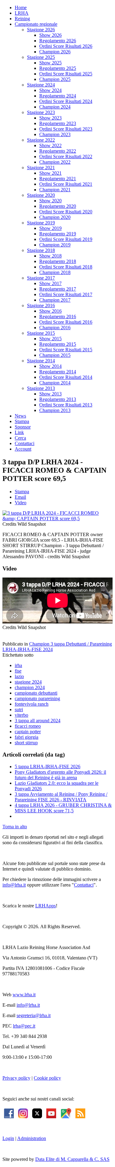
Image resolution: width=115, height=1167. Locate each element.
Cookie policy (47, 1078)
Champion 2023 (55, 134)
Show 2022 (50, 145)
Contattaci (24, 443)
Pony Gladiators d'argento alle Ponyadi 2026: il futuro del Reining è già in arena (60, 774)
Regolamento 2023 (57, 123)
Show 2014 (50, 366)
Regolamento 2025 (57, 68)
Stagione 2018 (41, 250)
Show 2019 (50, 228)
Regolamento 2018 (57, 261)
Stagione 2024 (41, 84)
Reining (22, 18)
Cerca (20, 437)
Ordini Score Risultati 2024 (65, 101)
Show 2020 (50, 200)
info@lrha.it (14, 884)
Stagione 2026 (41, 29)
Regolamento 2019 (57, 233)
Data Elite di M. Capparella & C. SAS (72, 1159)
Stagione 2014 (41, 360)
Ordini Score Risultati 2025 (65, 73)
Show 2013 (50, 393)
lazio (19, 676)
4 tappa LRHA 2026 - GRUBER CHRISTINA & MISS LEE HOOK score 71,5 (63, 808)
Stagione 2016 (41, 305)
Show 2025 (50, 62)
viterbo (21, 715)
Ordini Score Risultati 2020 (65, 211)
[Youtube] (51, 1113)
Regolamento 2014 (57, 371)
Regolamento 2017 (57, 289)
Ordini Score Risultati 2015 (65, 349)
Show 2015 (50, 338)
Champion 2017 (55, 300)
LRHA (22, 13)
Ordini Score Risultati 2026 (65, 46)
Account (23, 449)
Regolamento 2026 (57, 40)
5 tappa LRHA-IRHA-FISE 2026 (47, 766)
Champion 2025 (55, 79)
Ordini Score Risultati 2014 (65, 377)
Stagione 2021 (41, 167)
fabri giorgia (26, 737)
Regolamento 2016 (57, 316)
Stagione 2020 (41, 195)
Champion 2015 (55, 355)
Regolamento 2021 (57, 178)
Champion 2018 (55, 272)
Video (20, 502)
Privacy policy (16, 1078)
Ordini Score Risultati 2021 (65, 184)
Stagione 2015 (41, 333)
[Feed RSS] (80, 1113)
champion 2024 (30, 687)
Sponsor (23, 426)
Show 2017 (50, 283)
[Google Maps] (66, 1113)
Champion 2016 (55, 327)
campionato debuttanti (36, 693)
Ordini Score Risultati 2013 (65, 404)
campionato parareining (37, 698)
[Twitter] (37, 1113)
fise (18, 670)
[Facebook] (8, 1113)
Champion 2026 (55, 51)
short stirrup (26, 742)
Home (21, 7)
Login (8, 1138)
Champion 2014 (55, 382)
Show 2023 (50, 117)
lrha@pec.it (24, 1025)
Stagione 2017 (41, 277)
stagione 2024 (28, 682)
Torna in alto (14, 826)
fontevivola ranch (31, 704)
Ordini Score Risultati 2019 (65, 239)
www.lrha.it (24, 994)
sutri (19, 709)
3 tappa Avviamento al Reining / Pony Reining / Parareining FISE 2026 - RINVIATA (61, 796)
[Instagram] (23, 1113)
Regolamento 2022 (57, 151)
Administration (31, 1138)
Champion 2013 (55, 410)
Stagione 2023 (41, 112)
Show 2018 (50, 255)
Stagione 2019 (41, 222)
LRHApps (45, 905)
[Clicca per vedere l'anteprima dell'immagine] (57, 518)
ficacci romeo (28, 726)
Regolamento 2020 (57, 206)
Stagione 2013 (41, 388)
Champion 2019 (55, 244)
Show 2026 (50, 35)
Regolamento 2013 (57, 399)
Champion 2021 (55, 189)
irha (18, 665)
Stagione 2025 (41, 57)
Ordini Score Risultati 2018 (65, 266)
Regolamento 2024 (57, 95)
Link (19, 432)
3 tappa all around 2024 (37, 720)
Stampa (22, 421)
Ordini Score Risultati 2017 (65, 294)
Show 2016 (50, 311)
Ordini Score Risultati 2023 (65, 129)
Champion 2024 (55, 106)
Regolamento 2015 (57, 344)
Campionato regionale (36, 24)
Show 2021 (50, 173)
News (20, 415)
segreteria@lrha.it (34, 1015)
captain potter (28, 731)
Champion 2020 (55, 217)
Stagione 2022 (41, 140)
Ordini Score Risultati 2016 (65, 322)
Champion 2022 (55, 162)
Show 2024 (50, 90)
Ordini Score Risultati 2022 (65, 156)
